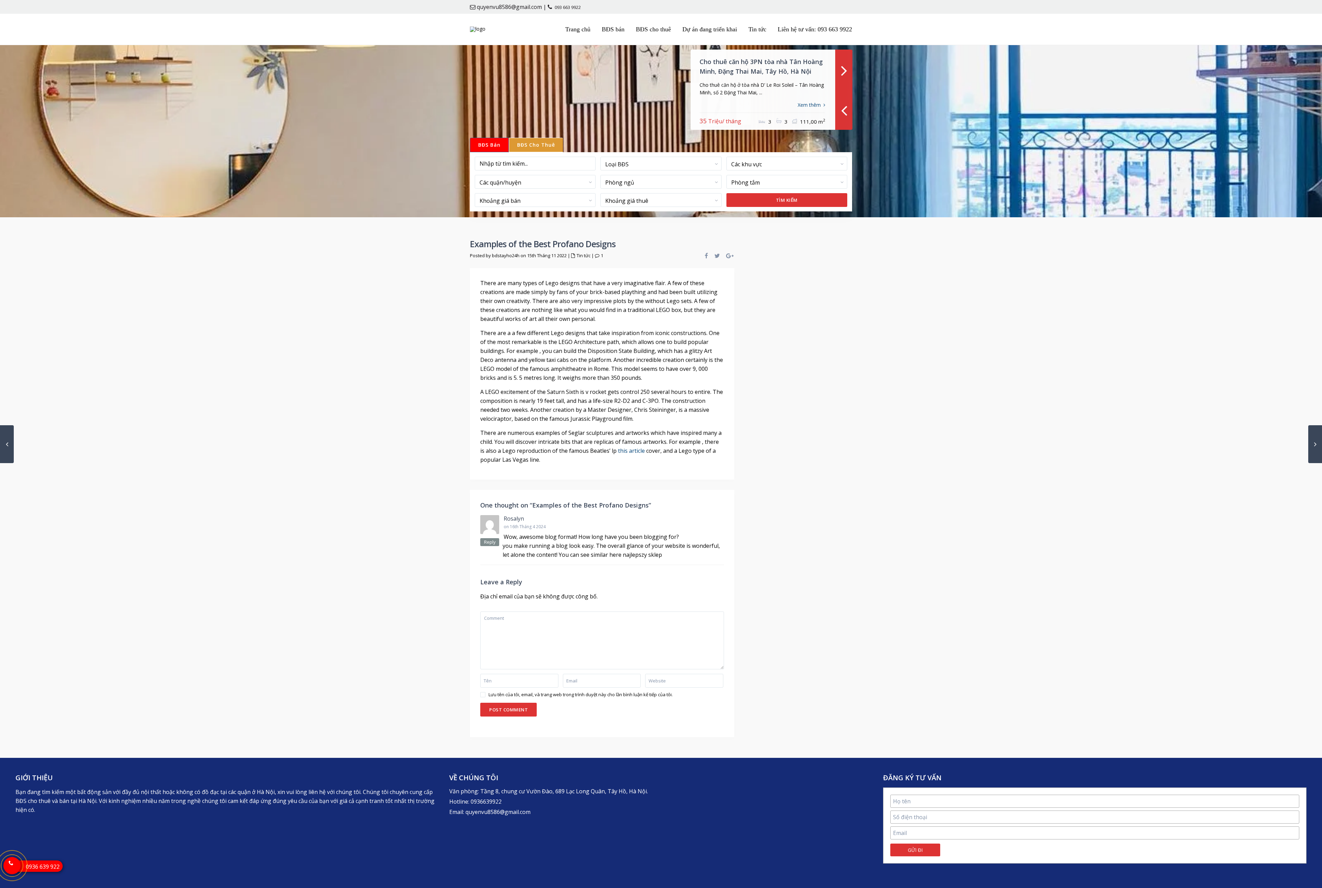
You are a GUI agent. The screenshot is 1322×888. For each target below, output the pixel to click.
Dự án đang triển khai (709, 29)
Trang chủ (577, 29)
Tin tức (757, 29)
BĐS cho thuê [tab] (536, 145)
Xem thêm (809, 105)
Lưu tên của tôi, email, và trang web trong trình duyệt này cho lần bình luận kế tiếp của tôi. (581, 694)
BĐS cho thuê (653, 29)
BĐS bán (613, 29)
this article (631, 451)
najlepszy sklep (642, 554)
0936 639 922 (43, 866)
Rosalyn (514, 518)
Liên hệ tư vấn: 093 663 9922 (815, 29)
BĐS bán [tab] (489, 145)
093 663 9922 (568, 7)
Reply (490, 542)
